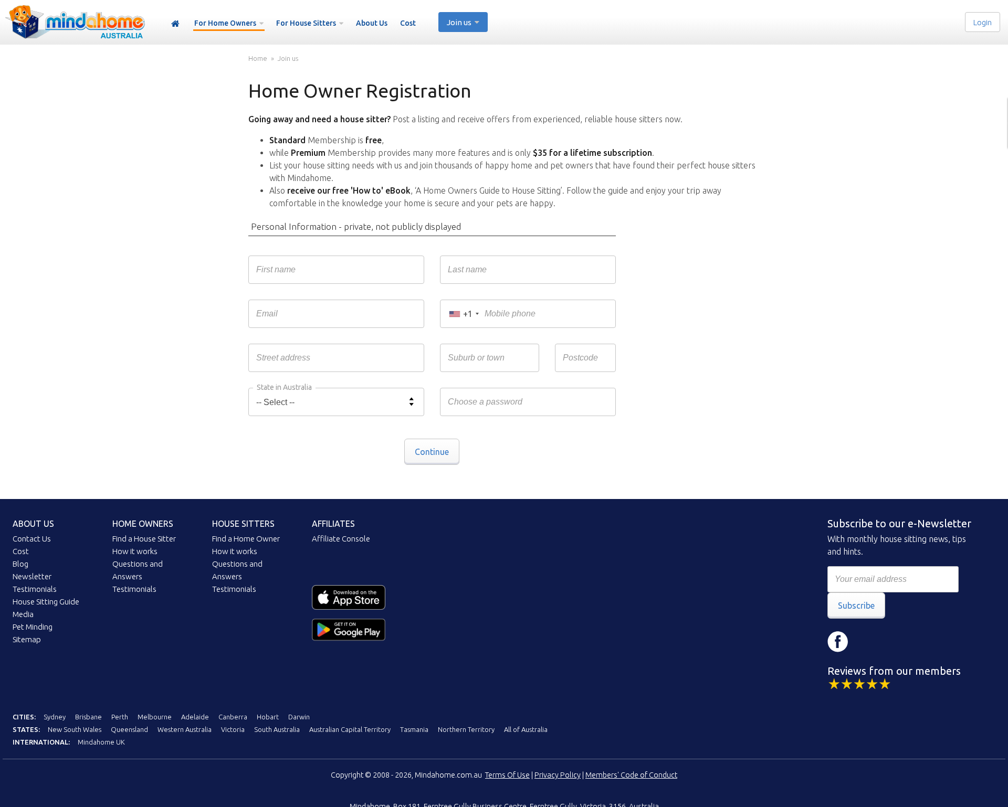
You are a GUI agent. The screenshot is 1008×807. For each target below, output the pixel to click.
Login (982, 22)
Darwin (299, 716)
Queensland (129, 729)
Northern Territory (466, 729)
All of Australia (526, 729)
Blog (20, 563)
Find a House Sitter (144, 538)
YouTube (900, 641)
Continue (432, 451)
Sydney (55, 716)
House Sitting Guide (46, 601)
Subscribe (856, 605)
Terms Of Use (507, 775)
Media (23, 614)
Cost (408, 23)
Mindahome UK (101, 742)
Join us (288, 58)
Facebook (837, 641)
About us (33, 523)
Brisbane (88, 716)
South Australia (277, 729)
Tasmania (414, 729)
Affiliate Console (341, 538)
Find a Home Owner (246, 538)
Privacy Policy (557, 775)
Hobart (268, 716)
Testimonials (35, 589)
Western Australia (185, 729)
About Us (371, 23)
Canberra (232, 716)
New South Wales (74, 729)
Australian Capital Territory (350, 729)
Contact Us (32, 538)
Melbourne (155, 716)
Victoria (233, 729)
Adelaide (195, 716)
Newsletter (32, 576)
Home (175, 24)
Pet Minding (32, 626)
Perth (119, 716)
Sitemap (27, 639)
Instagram (869, 641)
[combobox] (463, 314)
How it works (135, 551)
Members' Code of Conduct (631, 775)
